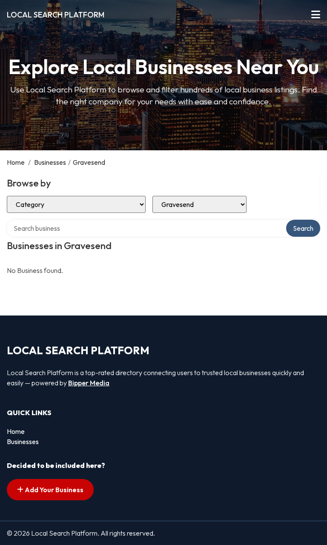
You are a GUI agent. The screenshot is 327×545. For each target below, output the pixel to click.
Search (303, 228)
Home (16, 162)
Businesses (50, 162)
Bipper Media (88, 383)
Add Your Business (53, 489)
